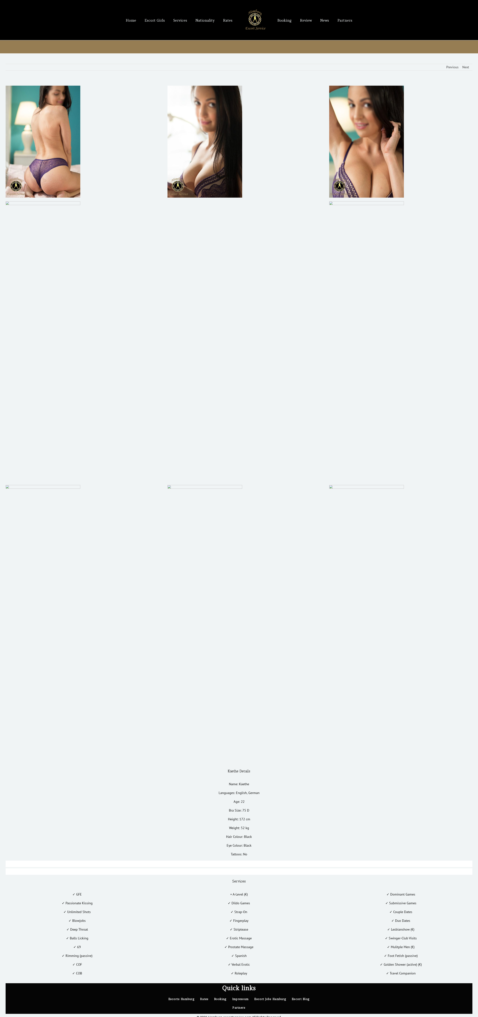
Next (465, 67)
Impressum (240, 999)
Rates (204, 999)
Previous (452, 67)
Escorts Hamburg (181, 999)
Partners (238, 1007)
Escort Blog (301, 999)
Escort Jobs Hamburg (270, 999)
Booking (220, 999)
